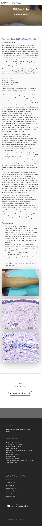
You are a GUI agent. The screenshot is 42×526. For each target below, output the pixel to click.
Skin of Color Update (12, 458)
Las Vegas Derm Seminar (14, 446)
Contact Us (9, 480)
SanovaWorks (10, 456)
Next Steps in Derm (12, 448)
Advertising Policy (11, 488)
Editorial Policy (10, 491)
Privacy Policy (10, 485)
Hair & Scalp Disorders (13, 442)
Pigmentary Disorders (13, 454)
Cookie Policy (10, 494)
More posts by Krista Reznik (20, 393)
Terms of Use (10, 482)
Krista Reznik (16, 18)
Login (8, 431)
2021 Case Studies (21, 9)
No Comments (21, 20)
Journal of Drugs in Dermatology (16, 444)
